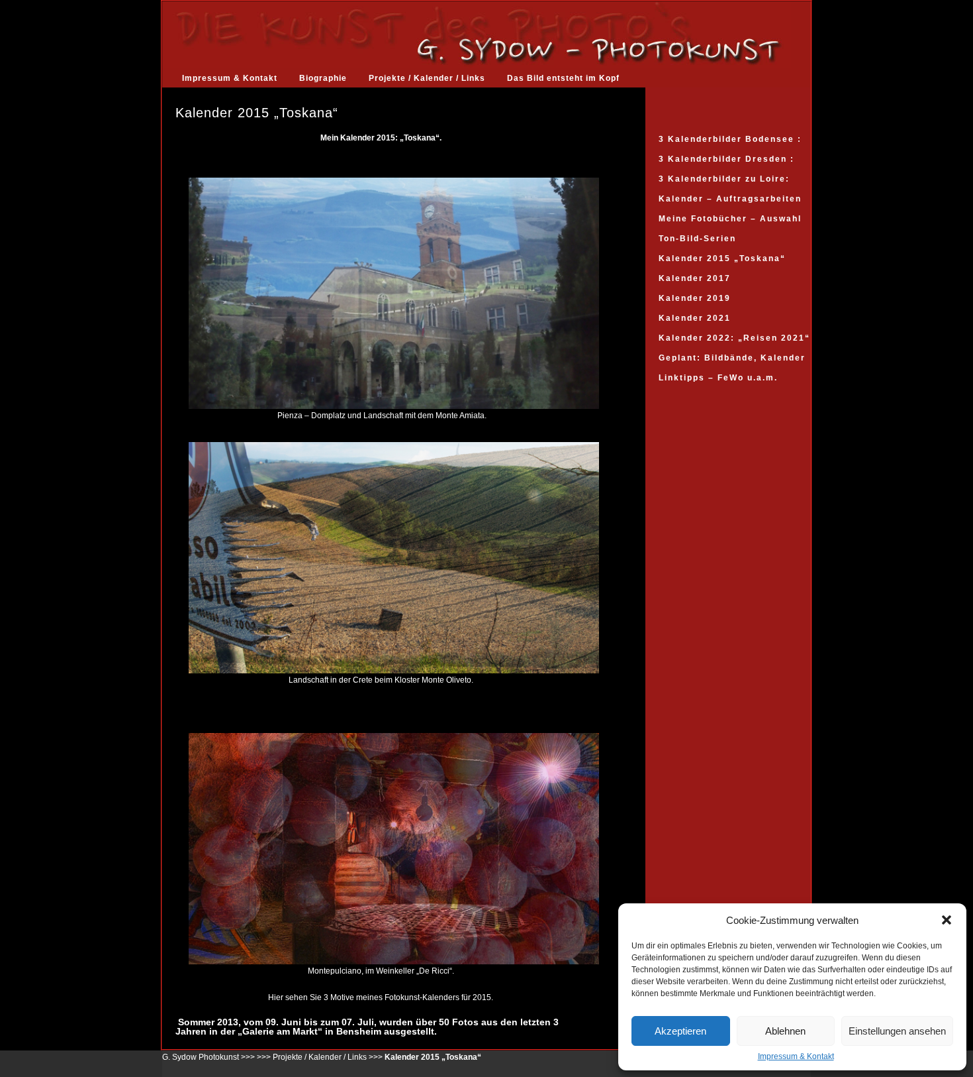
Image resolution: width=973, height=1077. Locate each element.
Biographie (323, 78)
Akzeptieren (680, 1031)
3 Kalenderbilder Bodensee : (730, 139)
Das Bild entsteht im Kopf (563, 78)
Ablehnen (785, 1031)
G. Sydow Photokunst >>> (208, 1057)
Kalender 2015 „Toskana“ (722, 258)
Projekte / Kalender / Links (427, 78)
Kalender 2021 (695, 318)
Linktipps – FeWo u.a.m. (718, 377)
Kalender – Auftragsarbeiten (730, 198)
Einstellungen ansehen (897, 1031)
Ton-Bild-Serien (697, 238)
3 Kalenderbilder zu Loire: (724, 179)
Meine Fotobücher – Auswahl (730, 218)
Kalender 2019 (695, 298)
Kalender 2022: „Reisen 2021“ (734, 338)
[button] (946, 920)
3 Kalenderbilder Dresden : (726, 159)
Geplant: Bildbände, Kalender (732, 358)
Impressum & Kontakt (796, 1056)
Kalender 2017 (695, 278)
